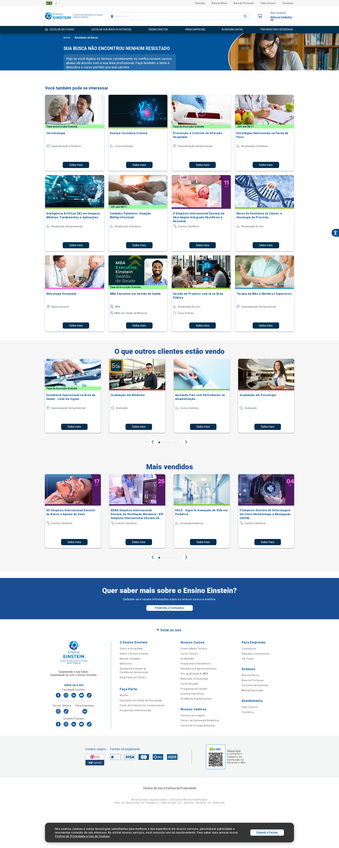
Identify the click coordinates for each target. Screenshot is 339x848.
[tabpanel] (73, 396)
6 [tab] (175, 442)
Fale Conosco (268, 3)
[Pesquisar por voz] (112, 16)
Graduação (187, 658)
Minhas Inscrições (253, 690)
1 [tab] (159, 442)
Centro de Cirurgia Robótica (198, 725)
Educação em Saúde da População (141, 700)
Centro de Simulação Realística (200, 720)
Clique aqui (234, 750)
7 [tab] (178, 442)
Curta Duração (189, 683)
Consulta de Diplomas (255, 685)
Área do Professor (243, 3)
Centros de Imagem (193, 715)
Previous (152, 441)
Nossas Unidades (130, 658)
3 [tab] (165, 442)
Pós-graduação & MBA (194, 673)
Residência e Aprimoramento (198, 668)
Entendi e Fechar (267, 832)
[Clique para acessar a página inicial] (74, 20)
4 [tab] (169, 442)
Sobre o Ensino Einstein (134, 653)
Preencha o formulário (169, 608)
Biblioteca (126, 663)
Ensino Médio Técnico (194, 648)
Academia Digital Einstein (196, 698)
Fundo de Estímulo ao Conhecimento (142, 705)
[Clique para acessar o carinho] (259, 16)
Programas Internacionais (135, 710)
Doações (200, 3)
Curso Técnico (189, 653)
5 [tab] (172, 442)
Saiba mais (76, 165)
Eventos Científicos (192, 693)
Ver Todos (248, 658)
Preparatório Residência (195, 663)
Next (186, 441)
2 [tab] (162, 442)
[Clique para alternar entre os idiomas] (52, 3)
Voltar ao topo (170, 630)
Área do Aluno (219, 3)
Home (67, 37)
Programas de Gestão (194, 688)
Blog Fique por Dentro (133, 677)
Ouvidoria (287, 3)
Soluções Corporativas (255, 653)
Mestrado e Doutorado (194, 678)
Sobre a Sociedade (131, 648)
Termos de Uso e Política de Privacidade (169, 788)
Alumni (124, 695)
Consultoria (249, 648)
